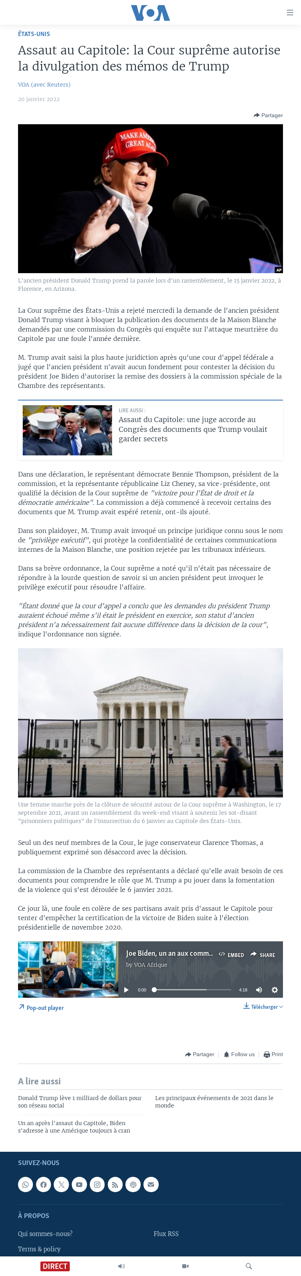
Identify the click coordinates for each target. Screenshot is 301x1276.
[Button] (268, 115)
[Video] (185, 1266)
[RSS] (115, 1184)
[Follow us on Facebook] (43, 1184)
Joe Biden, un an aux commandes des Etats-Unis (199, 954)
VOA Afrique (150, 964)
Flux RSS (166, 1234)
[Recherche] (249, 1266)
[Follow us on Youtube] (79, 1184)
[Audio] (121, 1266)
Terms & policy (39, 1249)
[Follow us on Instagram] (97, 1184)
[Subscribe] (150, 1184)
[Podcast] (132, 1184)
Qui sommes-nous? (45, 1234)
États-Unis (34, 34)
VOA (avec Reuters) (44, 84)
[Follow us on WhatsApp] (25, 1184)
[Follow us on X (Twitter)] (61, 1184)
